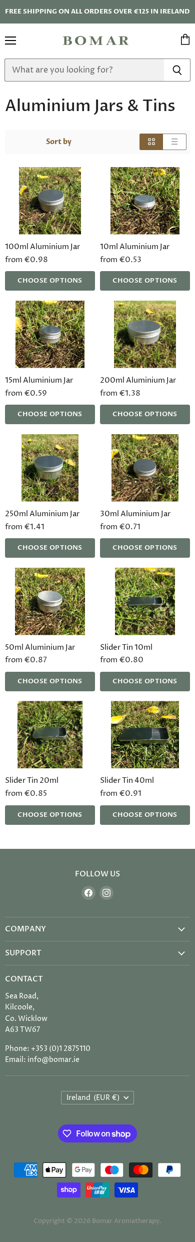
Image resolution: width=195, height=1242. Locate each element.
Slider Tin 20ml (31, 780)
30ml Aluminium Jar (135, 514)
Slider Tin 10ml (126, 647)
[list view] (174, 142)
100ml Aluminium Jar (42, 247)
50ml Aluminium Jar (40, 647)
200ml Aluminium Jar (138, 380)
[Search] (177, 70)
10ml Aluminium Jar (135, 247)
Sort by (59, 142)
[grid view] (151, 142)
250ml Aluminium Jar (42, 514)
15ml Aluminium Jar (39, 380)
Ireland (93, 1097)
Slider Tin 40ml (127, 780)
